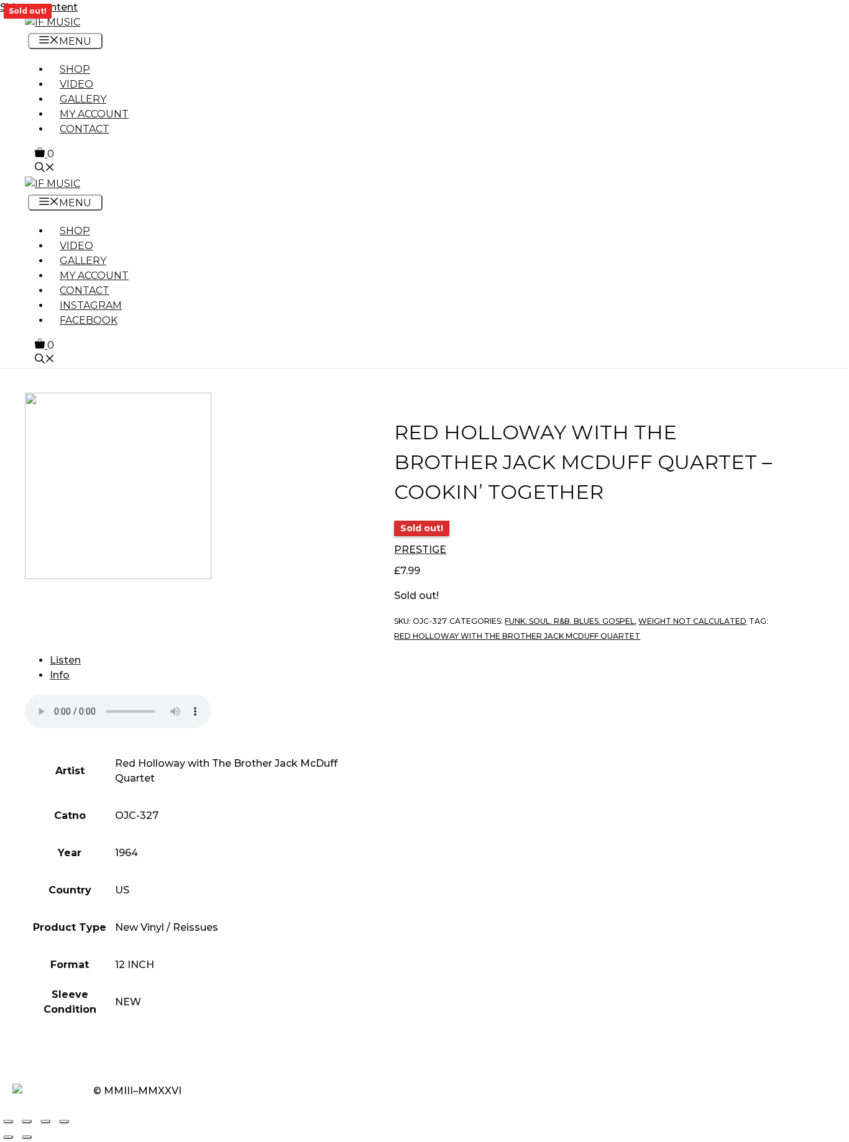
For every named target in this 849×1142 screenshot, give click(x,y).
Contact (84, 129)
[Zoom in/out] (8, 1121)
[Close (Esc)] (64, 1121)
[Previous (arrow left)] (8, 1137)
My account (94, 114)
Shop (75, 69)
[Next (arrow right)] (27, 1137)
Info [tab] (60, 675)
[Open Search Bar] (45, 169)
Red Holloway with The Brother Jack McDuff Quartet (517, 636)
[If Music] (52, 22)
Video (76, 84)
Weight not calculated (692, 621)
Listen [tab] (65, 660)
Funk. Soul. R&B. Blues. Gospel (570, 621)
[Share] (45, 1121)
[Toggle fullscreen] (27, 1121)
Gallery (83, 99)
